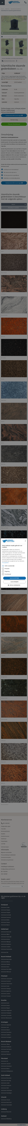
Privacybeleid (5, 562)
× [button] (25, 541)
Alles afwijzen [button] (14, 581)
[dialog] (14, 563)
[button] (14, 585)
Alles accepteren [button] (14, 578)
